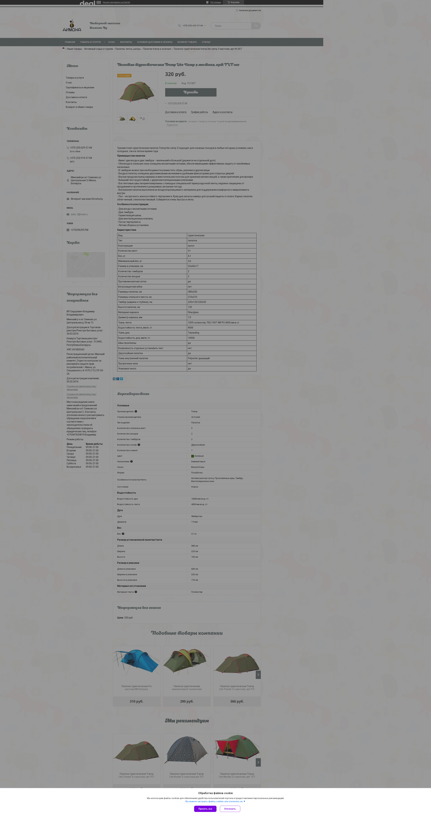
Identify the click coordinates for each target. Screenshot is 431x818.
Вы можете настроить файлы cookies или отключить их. (214, 801)
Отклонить (230, 809)
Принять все (205, 809)
